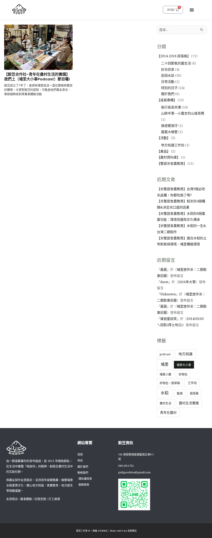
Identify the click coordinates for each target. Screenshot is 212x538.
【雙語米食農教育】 (172, 163)
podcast (165, 354)
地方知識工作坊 (172, 145)
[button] (191, 9)
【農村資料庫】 (168, 157)
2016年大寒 (187, 282)
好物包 (183, 374)
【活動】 (163, 138)
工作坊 (192, 383)
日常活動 (167, 81)
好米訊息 (167, 69)
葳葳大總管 (169, 132)
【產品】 (163, 151)
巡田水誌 (167, 75)
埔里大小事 (184, 365)
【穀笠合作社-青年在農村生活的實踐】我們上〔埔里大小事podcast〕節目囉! (37, 77)
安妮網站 (132, 530)
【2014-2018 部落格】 (173, 56)
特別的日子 (169, 88)
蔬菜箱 (194, 393)
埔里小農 (165, 374)
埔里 (165, 364)
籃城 (180, 393)
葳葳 (163, 269)
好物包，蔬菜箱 (170, 383)
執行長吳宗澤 (171, 107)
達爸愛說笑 (168, 318)
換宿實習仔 (169, 125)
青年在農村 (168, 412)
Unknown (168, 294)
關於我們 (167, 94)
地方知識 (185, 354)
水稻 (165, 393)
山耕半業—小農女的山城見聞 (182, 113)
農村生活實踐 (189, 403)
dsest (164, 282)
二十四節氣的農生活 (176, 63)
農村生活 (165, 403)
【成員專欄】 (167, 100)
